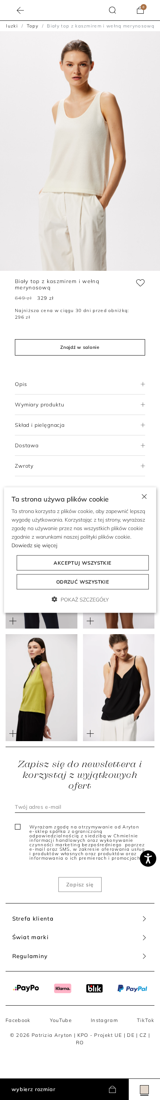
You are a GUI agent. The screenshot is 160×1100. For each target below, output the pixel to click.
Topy (32, 26)
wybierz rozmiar (33, 1089)
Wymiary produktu (39, 404)
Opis (21, 384)
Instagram (104, 1020)
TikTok (145, 1020)
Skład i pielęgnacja (40, 425)
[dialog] (80, 550)
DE (131, 1035)
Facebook (18, 1020)
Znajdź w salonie (80, 347)
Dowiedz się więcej (34, 545)
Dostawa (27, 445)
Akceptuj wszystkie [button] (82, 563)
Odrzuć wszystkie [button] (82, 582)
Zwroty (24, 466)
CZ (143, 1035)
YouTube (61, 1020)
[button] (112, 10)
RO (80, 1042)
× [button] (144, 496)
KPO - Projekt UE (99, 1035)
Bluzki (10, 26)
